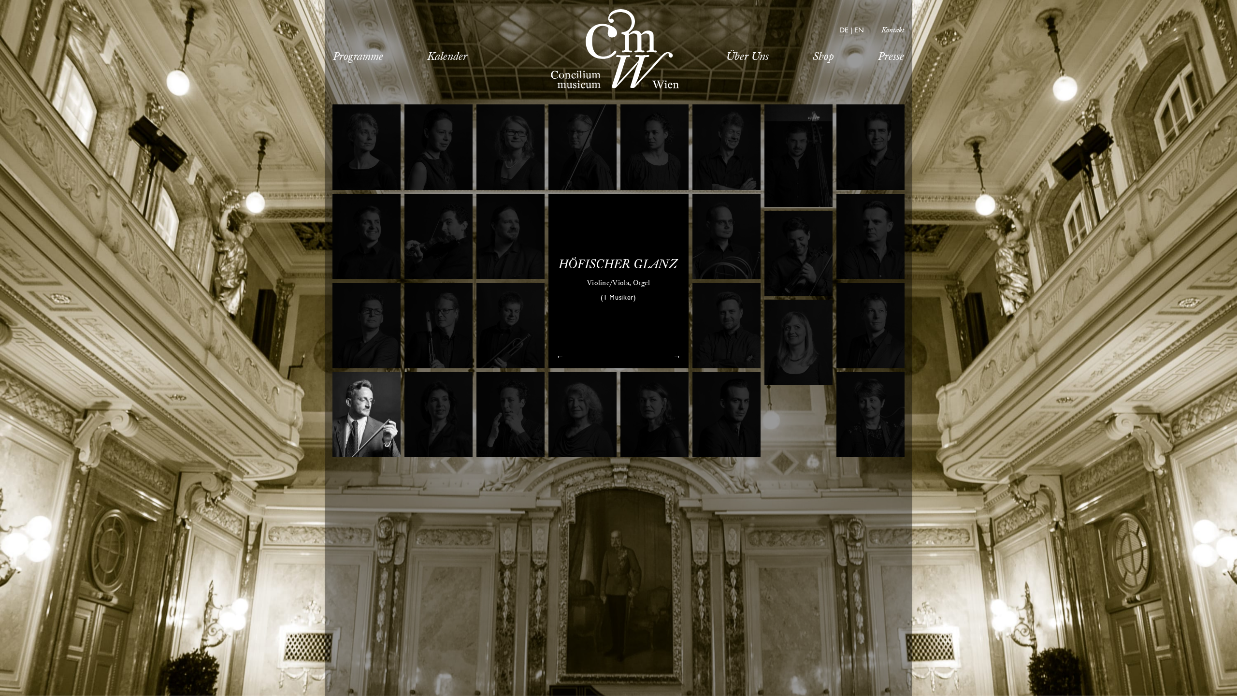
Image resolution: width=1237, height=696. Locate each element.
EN (859, 31)
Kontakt (893, 30)
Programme (358, 57)
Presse (891, 57)
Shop (823, 57)
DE (844, 31)
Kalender (447, 57)
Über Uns (747, 57)
